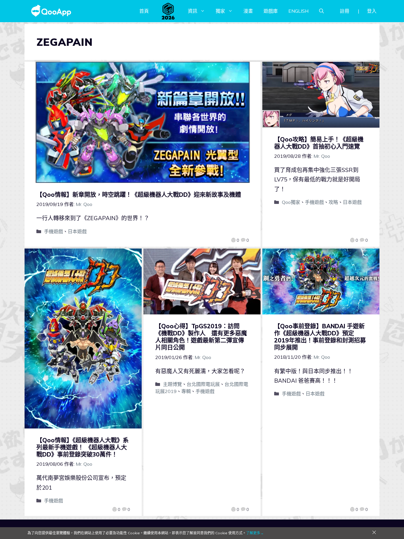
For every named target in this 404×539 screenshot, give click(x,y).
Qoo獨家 (291, 202)
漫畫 (248, 11)
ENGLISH (298, 11)
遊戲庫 (271, 11)
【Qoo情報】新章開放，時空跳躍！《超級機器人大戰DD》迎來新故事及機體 (138, 194)
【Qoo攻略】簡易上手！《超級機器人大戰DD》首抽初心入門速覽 (318, 143)
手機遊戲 (53, 231)
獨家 (220, 11)
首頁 (144, 11)
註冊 (344, 11)
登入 (371, 11)
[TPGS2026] (168, 11)
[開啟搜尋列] (321, 11)
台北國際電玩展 (203, 384)
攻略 (333, 202)
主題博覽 (172, 384)
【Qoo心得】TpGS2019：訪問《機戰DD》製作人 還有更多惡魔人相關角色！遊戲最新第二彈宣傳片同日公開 (201, 336)
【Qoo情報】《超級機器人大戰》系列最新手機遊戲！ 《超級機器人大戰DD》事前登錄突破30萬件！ (82, 447)
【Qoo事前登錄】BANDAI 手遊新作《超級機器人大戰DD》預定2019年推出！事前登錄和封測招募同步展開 (320, 336)
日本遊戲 (77, 231)
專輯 (186, 391)
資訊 (192, 11)
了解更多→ (255, 533)
